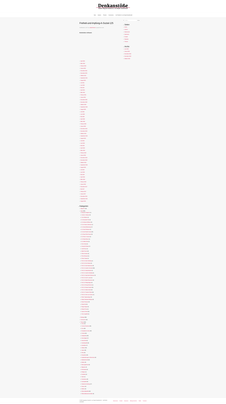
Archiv (125, 27)
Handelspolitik (85, 342)
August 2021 (83, 80)
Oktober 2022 (127, 58)
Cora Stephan (84, 217)
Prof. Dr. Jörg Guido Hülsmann (88, 275)
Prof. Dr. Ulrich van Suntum (87, 294)
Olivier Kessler (85, 253)
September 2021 (84, 77)
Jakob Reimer (93, 27)
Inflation (83, 347)
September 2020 (84, 106)
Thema (82, 322)
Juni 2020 (83, 114)
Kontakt (126, 36)
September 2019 (84, 135)
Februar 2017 (83, 191)
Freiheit (83, 333)
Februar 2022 (83, 65)
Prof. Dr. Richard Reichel (87, 284)
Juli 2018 (82, 169)
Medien (83, 362)
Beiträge (82, 317)
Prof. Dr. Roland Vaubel (86, 287)
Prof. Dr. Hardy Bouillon (86, 270)
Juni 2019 (83, 143)
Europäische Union (86, 330)
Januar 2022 (83, 68)
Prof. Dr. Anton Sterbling (87, 260)
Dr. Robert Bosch (85, 239)
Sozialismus (84, 379)
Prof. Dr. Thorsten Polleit (87, 292)
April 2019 (83, 148)
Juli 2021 (82, 82)
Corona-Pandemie (85, 326)
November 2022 (127, 56)
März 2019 (83, 150)
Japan (83, 350)
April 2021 (83, 90)
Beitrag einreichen (133, 400)
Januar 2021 (83, 97)
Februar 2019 (83, 152)
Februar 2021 (83, 94)
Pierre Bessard (85, 255)
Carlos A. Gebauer (85, 214)
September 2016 (84, 198)
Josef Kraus (84, 248)
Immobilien (84, 345)
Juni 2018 (83, 172)
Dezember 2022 (127, 53)
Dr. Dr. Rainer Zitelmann (87, 224)
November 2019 (84, 131)
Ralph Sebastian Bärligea (87, 299)
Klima (83, 352)
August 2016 (83, 201)
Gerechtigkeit (84, 338)
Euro (83, 328)
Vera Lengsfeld (85, 313)
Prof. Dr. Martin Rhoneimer (87, 280)
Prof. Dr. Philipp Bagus (86, 282)
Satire (83, 376)
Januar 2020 (83, 126)
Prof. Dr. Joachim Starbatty (87, 272)
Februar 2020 (83, 123)
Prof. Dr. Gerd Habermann (87, 265)
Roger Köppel (84, 306)
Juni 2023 (126, 48)
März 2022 (83, 63)
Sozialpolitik (84, 381)
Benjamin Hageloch (86, 212)
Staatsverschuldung (86, 383)
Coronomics (83, 319)
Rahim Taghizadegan (86, 297)
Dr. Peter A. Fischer (86, 236)
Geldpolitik (84, 335)
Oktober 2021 (83, 75)
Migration (83, 367)
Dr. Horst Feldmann (86, 229)
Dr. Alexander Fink (85, 219)
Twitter (140, 400)
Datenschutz (127, 31)
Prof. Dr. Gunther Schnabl (87, 268)
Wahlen (83, 388)
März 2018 (83, 179)
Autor (82, 210)
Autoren (126, 29)
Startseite (126, 39)
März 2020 (83, 121)
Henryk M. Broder (85, 246)
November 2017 (84, 186)
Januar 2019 (83, 155)
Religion (83, 371)
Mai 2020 (82, 116)
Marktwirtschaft (85, 359)
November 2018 (84, 160)
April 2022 (83, 61)
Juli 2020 (82, 111)
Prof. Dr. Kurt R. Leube (86, 277)
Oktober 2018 (83, 162)
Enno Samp (84, 243)
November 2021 (84, 73)
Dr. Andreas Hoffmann (86, 222)
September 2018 (84, 164)
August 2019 (83, 138)
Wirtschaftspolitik (85, 391)
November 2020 (84, 102)
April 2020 (83, 119)
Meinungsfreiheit (85, 364)
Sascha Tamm (85, 311)
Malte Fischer (84, 251)
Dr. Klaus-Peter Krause (86, 234)
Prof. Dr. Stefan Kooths (86, 289)
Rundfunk (84, 374)
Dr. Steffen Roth (85, 241)
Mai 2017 (82, 189)
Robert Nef (84, 304)
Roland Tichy (84, 309)
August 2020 (83, 109)
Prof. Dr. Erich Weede (86, 263)
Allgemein (83, 208)
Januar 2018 (83, 184)
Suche (138, 20)
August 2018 (83, 167)
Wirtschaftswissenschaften (87, 393)
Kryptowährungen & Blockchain (88, 357)
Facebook (145, 400)
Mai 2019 (82, 145)
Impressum (126, 34)
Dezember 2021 (84, 70)
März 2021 (83, 92)
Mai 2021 (82, 87)
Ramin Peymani (85, 301)
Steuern (83, 386)
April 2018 (83, 176)
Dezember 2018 (84, 157)
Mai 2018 (82, 174)
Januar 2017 (83, 193)
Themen (126, 41)
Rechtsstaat (84, 369)
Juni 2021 (83, 85)
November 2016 (84, 196)
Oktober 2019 (83, 133)
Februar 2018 (83, 181)
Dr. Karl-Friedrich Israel (86, 231)
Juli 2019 (82, 140)
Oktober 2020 (83, 104)
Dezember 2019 (84, 128)
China (83, 323)
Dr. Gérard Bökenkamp (86, 227)
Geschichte (84, 340)
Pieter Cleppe (84, 258)
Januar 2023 (127, 51)
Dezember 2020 (84, 99)
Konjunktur (84, 355)
